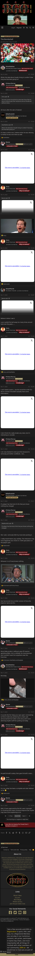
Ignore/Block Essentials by (14, 919)
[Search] (30, 27)
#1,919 (32, 785)
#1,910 (32, 449)
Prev (11, 816)
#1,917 (32, 712)
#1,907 (32, 295)
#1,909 (32, 386)
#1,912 (32, 520)
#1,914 (32, 598)
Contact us (6, 850)
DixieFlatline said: (6, 125)
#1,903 (32, 121)
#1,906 (32, 248)
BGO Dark (5, 847)
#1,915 (32, 648)
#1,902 (32, 93)
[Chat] (26, 27)
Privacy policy (23, 850)
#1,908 (32, 336)
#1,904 (32, 149)
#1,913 (32, 558)
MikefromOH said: (6, 523)
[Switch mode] (33, 27)
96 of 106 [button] (17, 816)
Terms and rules (14, 850)
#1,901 (32, 74)
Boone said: (5, 198)
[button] (2, 28)
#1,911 (32, 501)
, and (13, 660)
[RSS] (33, 850)
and (9, 372)
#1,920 (32, 805)
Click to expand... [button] (17, 213)
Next (23, 816)
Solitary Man (5, 42)
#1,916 (32, 673)
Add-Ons (3, 921)
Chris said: (4, 97)
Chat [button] (17, 954)
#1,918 (32, 734)
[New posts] (23, 27)
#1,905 (32, 194)
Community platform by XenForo (14, 918)
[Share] (29, 74)
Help (30, 850)
